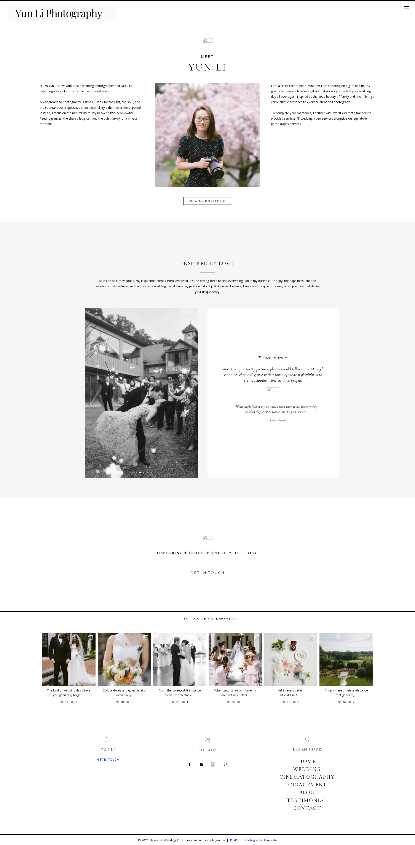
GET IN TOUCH (108, 759)
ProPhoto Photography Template (253, 840)
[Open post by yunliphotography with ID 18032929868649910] (235, 659)
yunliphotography (68, 635)
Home (307, 761)
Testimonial (307, 800)
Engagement (307, 785)
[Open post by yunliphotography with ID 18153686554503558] (124, 659)
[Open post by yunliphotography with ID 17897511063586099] (69, 659)
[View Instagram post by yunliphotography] (91, 680)
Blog (307, 792)
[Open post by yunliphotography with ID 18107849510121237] (346, 659)
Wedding (307, 769)
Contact (307, 808)
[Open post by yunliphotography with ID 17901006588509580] (291, 659)
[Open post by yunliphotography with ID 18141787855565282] (179, 659)
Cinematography (307, 777)
